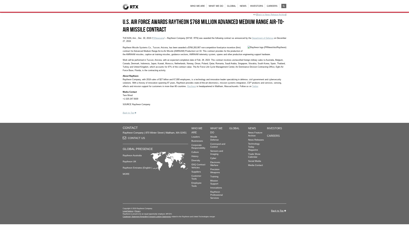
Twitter (255, 86)
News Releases (256, 139)
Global (231, 6)
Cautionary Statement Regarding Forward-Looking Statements (147, 217)
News (243, 6)
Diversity (195, 160)
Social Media (254, 161)
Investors (256, 6)
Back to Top (129, 113)
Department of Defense (262, 38)
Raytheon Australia (132, 155)
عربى (155, 167)
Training (214, 176)
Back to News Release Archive (271, 14)
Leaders (195, 136)
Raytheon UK (129, 161)
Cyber (213, 158)
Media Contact (255, 165)
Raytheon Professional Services (216, 195)
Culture (195, 152)
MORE (126, 174)
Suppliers (196, 171)
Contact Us (136, 138)
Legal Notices (128, 211)
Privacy (138, 211)
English (147, 167)
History (194, 156)
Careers (272, 6)
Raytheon (191, 86)
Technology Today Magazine (254, 146)
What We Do (216, 6)
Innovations (216, 187)
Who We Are (197, 6)
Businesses (197, 141)
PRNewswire (158, 38)
